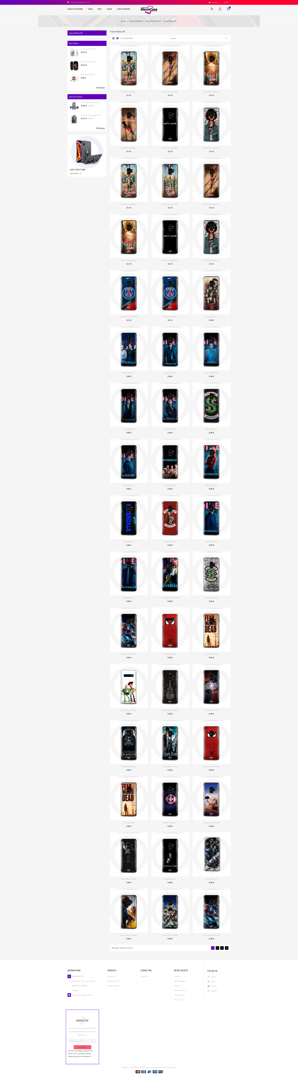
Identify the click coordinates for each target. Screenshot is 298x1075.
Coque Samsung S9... (170, 317)
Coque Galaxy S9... (129, 373)
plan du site (178, 1000)
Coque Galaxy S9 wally (211, 823)
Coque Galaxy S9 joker (129, 879)
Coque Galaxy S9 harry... (170, 766)
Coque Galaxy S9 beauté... (129, 935)
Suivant (226, 948)
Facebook (213, 977)
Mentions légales (179, 981)
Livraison (177, 976)
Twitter (213, 981)
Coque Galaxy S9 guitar (170, 710)
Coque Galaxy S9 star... (211, 710)
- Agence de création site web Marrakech (160, 1067)
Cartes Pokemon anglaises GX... (91, 115)
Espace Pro (144, 976)
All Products (100, 87)
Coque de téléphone (75, 9)
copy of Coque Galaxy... (129, 654)
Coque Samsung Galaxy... (128, 92)
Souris (109, 9)
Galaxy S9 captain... (170, 823)
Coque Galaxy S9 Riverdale (170, 598)
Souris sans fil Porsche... (89, 62)
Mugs (100, 9)
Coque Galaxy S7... (211, 317)
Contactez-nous (179, 995)
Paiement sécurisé (180, 990)
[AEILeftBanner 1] (87, 156)
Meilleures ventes (113, 986)
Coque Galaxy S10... (170, 654)
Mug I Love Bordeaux (88, 75)
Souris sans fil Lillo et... (88, 49)
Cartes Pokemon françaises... (90, 102)
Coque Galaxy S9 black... (170, 935)
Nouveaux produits (113, 981)
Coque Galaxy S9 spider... (211, 766)
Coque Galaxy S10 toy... (129, 710)
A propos (177, 986)
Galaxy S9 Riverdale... (211, 373)
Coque (90, 9)
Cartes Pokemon (123, 9)
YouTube (214, 986)
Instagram (214, 991)
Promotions (111, 976)
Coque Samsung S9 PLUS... (129, 317)
